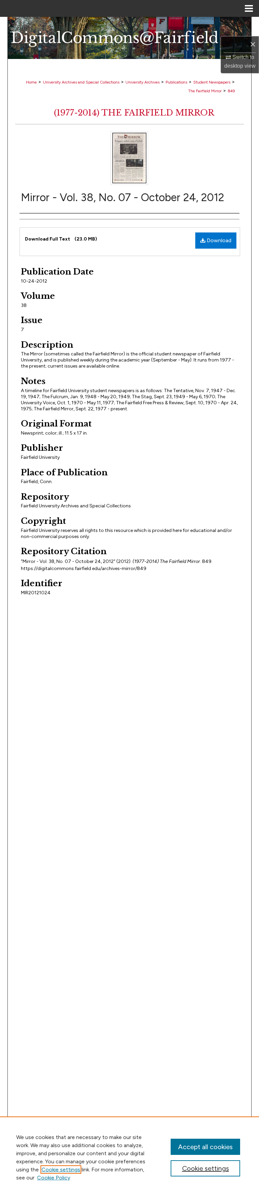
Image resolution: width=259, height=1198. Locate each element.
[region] (129, 1157)
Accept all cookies (205, 1147)
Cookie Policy (53, 1177)
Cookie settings (60, 1169)
